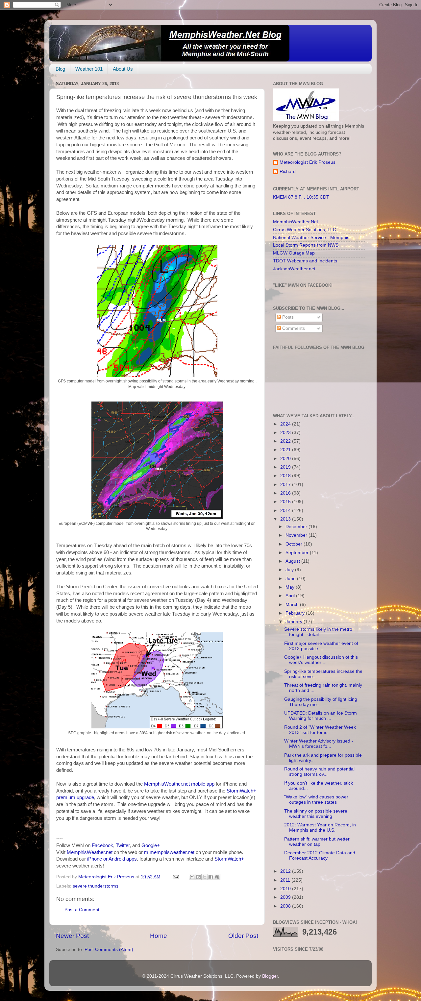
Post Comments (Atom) (109, 949)
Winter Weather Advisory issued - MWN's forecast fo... (318, 744)
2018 (286, 475)
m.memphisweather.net (169, 852)
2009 (286, 897)
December (297, 526)
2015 (286, 501)
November (297, 535)
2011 (285, 880)
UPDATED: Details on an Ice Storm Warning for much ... (320, 716)
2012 (286, 871)
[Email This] (192, 877)
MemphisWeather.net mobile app (179, 784)
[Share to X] (204, 877)
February (295, 613)
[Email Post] (175, 876)
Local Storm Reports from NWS (305, 245)
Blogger (270, 976)
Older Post (243, 935)
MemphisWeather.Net (295, 221)
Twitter (123, 845)
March (292, 604)
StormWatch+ (229, 859)
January (294, 621)
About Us (123, 69)
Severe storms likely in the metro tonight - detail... (318, 632)
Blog (60, 69)
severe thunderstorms (95, 886)
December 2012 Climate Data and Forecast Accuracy (319, 855)
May (290, 587)
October (294, 544)
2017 (286, 484)
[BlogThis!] (198, 877)
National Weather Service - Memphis (311, 237)
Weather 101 (89, 69)
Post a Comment (81, 909)
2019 (286, 467)
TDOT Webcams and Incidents (305, 260)
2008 (286, 906)
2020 (286, 458)
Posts (287, 317)
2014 (286, 510)
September (297, 552)
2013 (286, 519)
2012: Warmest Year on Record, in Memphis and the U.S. (320, 827)
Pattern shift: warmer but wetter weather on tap (317, 842)
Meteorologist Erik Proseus (307, 162)
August (293, 561)
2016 (286, 493)
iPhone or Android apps (112, 859)
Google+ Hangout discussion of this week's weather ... (321, 660)
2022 (286, 441)
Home (158, 935)
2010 (286, 888)
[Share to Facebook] (211, 877)
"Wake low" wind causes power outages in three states (316, 799)
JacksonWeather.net (294, 268)
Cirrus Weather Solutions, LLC (304, 229)
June (291, 578)
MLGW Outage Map (294, 253)
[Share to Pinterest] (217, 877)
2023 (286, 432)
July (290, 569)
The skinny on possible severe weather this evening (315, 814)
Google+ (150, 845)
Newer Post (72, 935)
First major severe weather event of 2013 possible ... (321, 646)
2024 (286, 424)
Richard (288, 171)
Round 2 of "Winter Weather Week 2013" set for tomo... (320, 730)
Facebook (102, 845)
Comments (293, 328)
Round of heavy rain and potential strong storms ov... (319, 772)
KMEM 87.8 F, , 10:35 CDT (301, 197)
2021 (286, 449)
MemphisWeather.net (89, 852)
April (290, 595)
